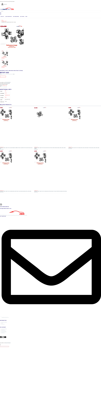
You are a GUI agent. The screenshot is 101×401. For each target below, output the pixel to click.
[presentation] (1, 36)
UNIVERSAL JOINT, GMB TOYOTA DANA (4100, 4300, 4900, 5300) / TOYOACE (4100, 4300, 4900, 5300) (83, 147)
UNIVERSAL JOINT (4, 21)
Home (2, 20)
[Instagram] (3, 337)
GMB (5, 90)
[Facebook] (1, 337)
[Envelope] (5, 337)
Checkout (9, 82)
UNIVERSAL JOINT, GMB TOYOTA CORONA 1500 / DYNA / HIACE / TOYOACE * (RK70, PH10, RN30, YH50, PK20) (50, 191)
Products (2, 16)
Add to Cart (3, 76)
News (26, 16)
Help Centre (22, 16)
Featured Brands (16, 16)
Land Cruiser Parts (8, 16)
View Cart (6, 82)
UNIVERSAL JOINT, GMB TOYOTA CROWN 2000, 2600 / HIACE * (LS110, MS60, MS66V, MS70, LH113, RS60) (15, 191)
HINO (5, 97)
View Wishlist (8, 83)
